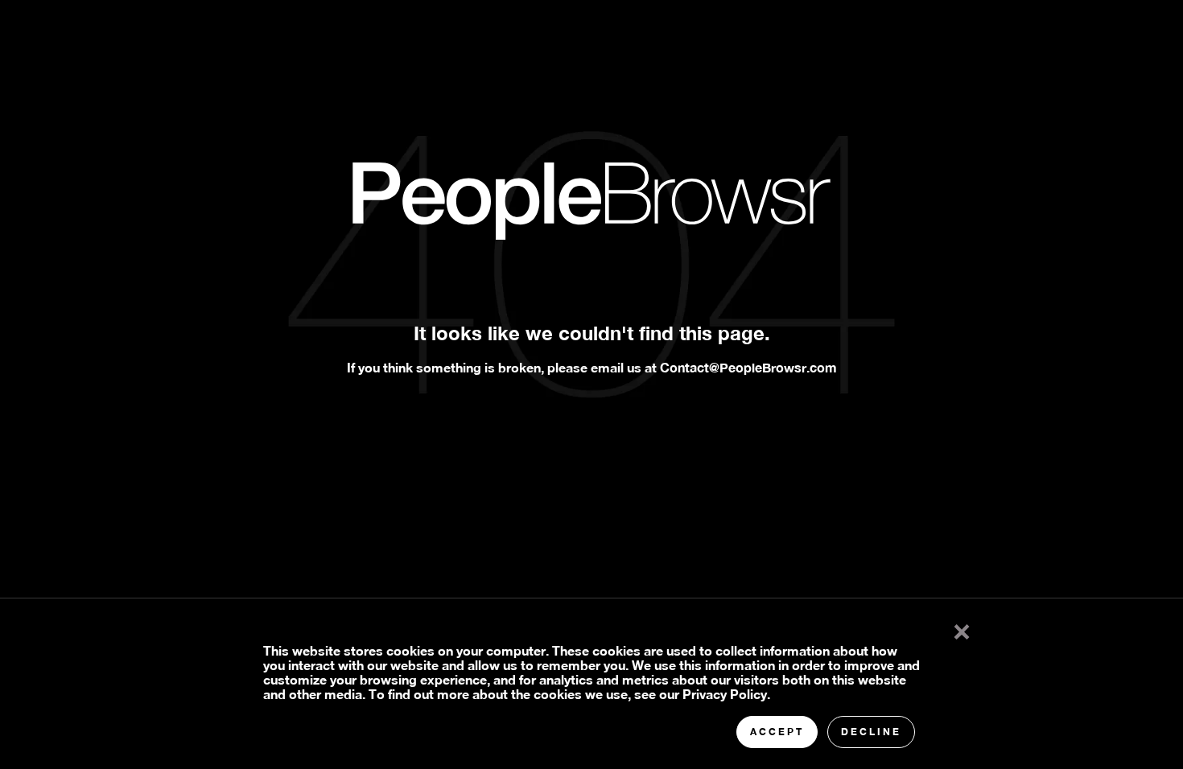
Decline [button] (871, 732)
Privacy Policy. (726, 693)
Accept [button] (777, 732)
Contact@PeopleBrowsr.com (748, 367)
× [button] (961, 628)
